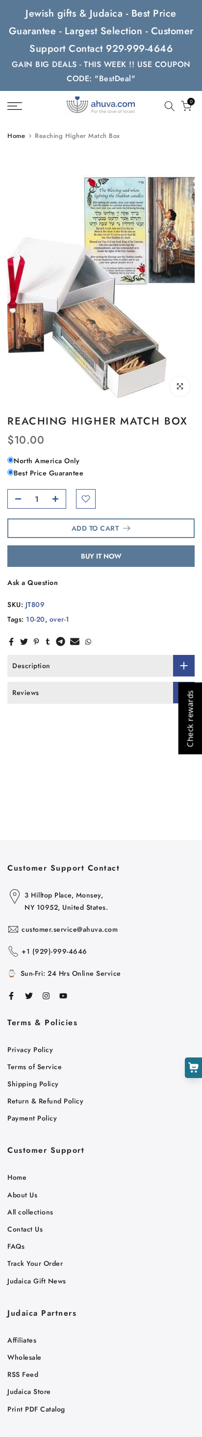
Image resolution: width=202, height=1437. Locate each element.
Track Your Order (35, 1263)
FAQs (16, 1246)
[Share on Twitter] (24, 642)
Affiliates (21, 1340)
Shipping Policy (33, 1084)
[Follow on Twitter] (29, 996)
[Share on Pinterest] (36, 642)
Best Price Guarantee (48, 473)
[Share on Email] (74, 642)
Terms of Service (34, 1067)
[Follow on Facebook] (11, 996)
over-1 (60, 619)
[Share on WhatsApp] (88, 642)
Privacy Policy (30, 1050)
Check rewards (189, 718)
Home (16, 135)
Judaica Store (29, 1391)
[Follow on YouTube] (63, 996)
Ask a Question (32, 582)
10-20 (35, 619)
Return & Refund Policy (45, 1101)
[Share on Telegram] (60, 642)
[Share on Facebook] (11, 642)
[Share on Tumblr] (48, 642)
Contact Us (25, 1229)
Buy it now (101, 556)
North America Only (46, 461)
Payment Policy (32, 1118)
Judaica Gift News (36, 1281)
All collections (30, 1212)
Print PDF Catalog (36, 1409)
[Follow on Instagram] (46, 996)
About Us (22, 1195)
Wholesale (24, 1357)
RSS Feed (22, 1374)
